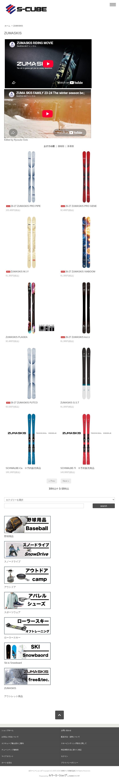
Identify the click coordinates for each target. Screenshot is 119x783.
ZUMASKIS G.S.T (69, 402)
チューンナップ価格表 (10, 750)
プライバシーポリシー (69, 763)
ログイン (64, 756)
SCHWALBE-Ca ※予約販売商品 (23, 468)
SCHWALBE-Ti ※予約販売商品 (77, 468)
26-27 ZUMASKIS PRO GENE (81, 206)
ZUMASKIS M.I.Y (20, 271)
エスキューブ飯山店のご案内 (13, 743)
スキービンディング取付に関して (74, 743)
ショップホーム (7, 730)
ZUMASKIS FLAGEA (16, 337)
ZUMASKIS (18, 26)
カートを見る (7, 763)
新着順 (70, 146)
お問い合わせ (66, 730)
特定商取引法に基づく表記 (71, 750)
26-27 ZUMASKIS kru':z (77, 337)
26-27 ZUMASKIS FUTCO (24, 402)
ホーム (7, 26)
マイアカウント (7, 756)
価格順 (61, 146)
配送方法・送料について (70, 737)
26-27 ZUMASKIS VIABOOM (80, 271)
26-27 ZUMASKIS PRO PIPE (26, 206)
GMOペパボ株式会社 (68, 771)
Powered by (43, 776)
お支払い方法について (10, 737)
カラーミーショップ (35, 771)
